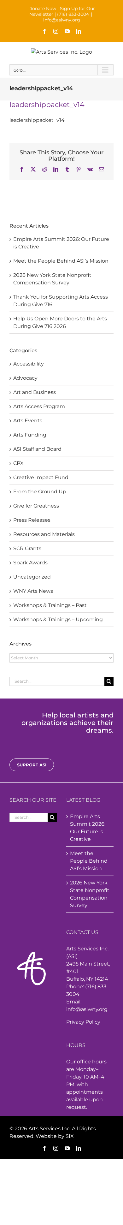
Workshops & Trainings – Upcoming (58, 619)
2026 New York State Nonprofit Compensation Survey (89, 894)
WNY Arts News (33, 591)
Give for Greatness (36, 506)
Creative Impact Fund (40, 477)
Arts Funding (29, 435)
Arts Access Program (39, 406)
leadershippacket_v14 (37, 120)
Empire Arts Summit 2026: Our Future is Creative (87, 827)
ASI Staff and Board (37, 449)
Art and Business (34, 392)
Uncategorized (32, 577)
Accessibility (28, 364)
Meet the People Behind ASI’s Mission (60, 261)
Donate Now (42, 8)
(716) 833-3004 (73, 14)
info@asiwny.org (61, 20)
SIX (70, 1136)
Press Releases (31, 520)
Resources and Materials (44, 534)
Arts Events (27, 421)
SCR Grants (27, 548)
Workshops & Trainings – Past (50, 605)
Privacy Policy (83, 1022)
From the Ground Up (39, 492)
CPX (18, 463)
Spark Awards (30, 563)
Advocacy (25, 378)
